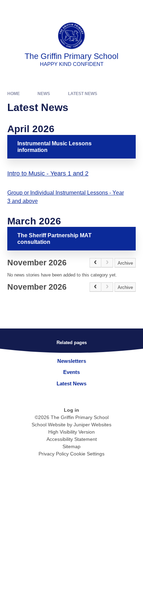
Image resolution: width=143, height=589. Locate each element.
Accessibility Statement (72, 439)
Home (13, 94)
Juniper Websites (92, 424)
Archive (125, 263)
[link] (107, 263)
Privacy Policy (54, 453)
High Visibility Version (71, 432)
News (43, 94)
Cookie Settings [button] (87, 453)
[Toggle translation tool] (99, 8)
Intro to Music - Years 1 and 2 (48, 173)
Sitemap (71, 446)
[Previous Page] (95, 263)
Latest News (82, 94)
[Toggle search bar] (116, 8)
